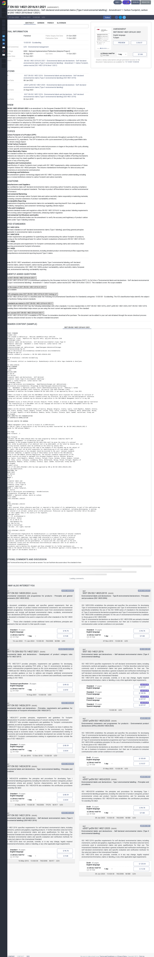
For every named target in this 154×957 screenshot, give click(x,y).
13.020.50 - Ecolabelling (32, 43)
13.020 (129, 62)
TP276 (48, 805)
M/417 (55, 805)
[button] (107, 17)
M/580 (57, 641)
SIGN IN (135, 2)
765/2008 (49, 641)
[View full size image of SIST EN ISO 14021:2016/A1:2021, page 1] (103, 39)
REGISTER (145, 2)
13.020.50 (36, 17)
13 (126, 62)
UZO (43, 17)
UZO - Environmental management (36, 47)
